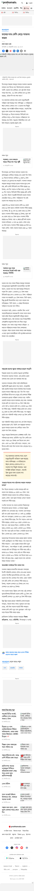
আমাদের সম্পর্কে (7, 866)
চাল (5, 668)
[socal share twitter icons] (7, 52)
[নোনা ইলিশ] (26, 786)
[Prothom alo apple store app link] (24, 858)
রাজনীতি (16, 8)
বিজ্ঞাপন (17, 866)
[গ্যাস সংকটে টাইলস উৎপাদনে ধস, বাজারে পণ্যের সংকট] (26, 798)
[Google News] (27, 848)
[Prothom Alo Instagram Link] (17, 848)
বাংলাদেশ (9, 8)
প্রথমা (11, 838)
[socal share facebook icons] (3, 52)
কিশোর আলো (17, 831)
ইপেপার (28, 835)
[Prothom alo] (10, 3)
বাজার (21, 668)
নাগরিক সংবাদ (8, 831)
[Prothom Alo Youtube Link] (22, 848)
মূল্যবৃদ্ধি (12, 668)
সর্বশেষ (3, 8)
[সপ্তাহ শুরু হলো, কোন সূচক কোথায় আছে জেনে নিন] (26, 811)
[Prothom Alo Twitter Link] (12, 848)
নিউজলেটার (24, 870)
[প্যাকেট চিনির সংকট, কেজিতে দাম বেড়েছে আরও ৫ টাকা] (26, 718)
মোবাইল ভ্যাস (18, 838)
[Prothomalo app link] (10, 858)
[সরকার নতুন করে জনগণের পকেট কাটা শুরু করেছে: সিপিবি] (27, 269)
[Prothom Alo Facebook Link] (7, 848)
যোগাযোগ (15, 870)
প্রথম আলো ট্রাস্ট (6, 835)
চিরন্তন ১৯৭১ (21, 835)
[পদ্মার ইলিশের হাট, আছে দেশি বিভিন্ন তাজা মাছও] (26, 758)
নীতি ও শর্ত (7, 870)
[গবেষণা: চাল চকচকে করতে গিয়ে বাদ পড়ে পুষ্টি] (27, 160)
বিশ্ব (21, 8)
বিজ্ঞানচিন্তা (26, 831)
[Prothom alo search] (22, 3)
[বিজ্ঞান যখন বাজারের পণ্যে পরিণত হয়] (26, 747)
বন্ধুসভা (14, 835)
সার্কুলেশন (24, 866)
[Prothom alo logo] (17, 827)
